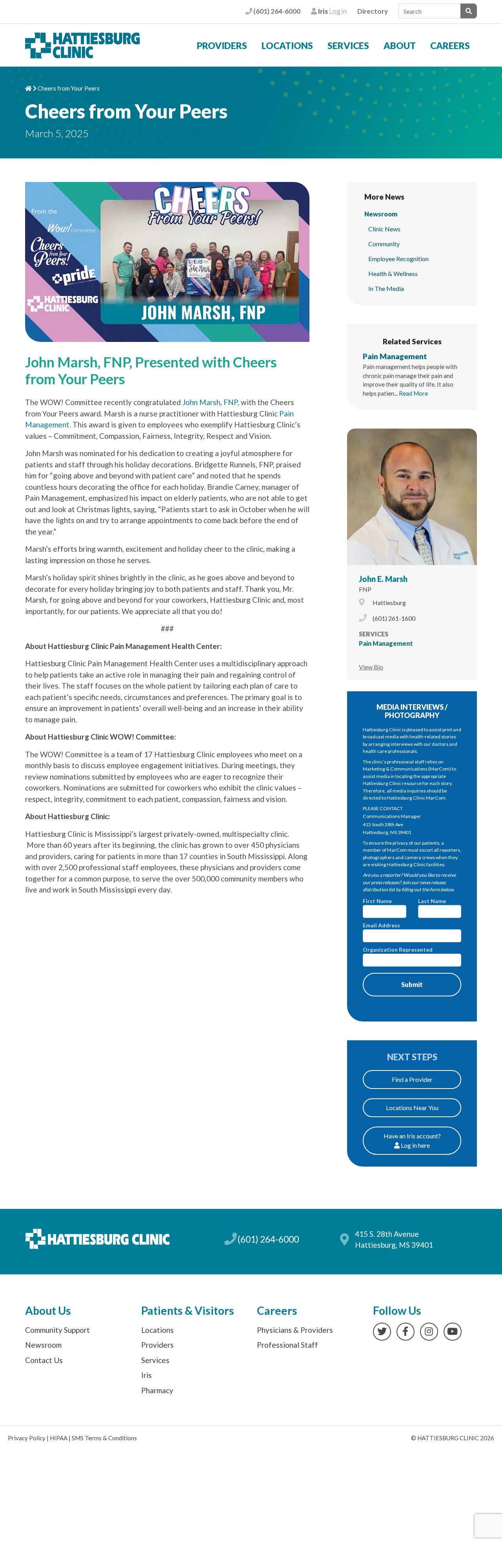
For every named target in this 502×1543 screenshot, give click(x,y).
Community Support (57, 1329)
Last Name (432, 901)
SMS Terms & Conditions (104, 1437)
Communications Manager (392, 816)
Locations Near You (412, 1107)
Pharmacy (157, 1390)
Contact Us (44, 1360)
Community (384, 243)
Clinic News (384, 229)
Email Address (381, 925)
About (400, 45)
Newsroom (380, 214)
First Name (377, 901)
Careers (450, 45)
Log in (331, 11)
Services (348, 45)
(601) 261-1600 (394, 618)
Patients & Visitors (187, 1310)
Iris (146, 1374)
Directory (372, 11)
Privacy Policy (26, 1437)
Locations (287, 45)
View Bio (371, 667)
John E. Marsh (383, 578)
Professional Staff (287, 1344)
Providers (222, 45)
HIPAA (58, 1437)
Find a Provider (412, 1079)
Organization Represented (398, 949)
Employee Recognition (398, 258)
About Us (48, 1310)
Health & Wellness (393, 273)
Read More (413, 393)
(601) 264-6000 (276, 11)
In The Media (386, 288)
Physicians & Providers (295, 1329)
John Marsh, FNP (210, 402)
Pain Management (395, 356)
